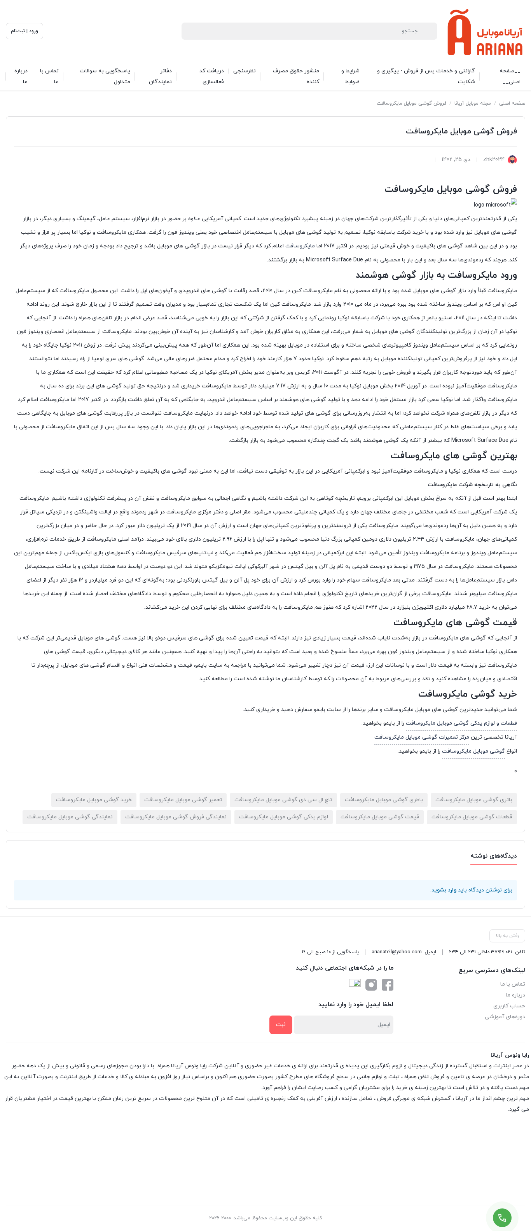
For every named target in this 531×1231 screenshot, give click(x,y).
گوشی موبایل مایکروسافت (473, 751)
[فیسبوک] (387, 985)
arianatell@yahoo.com (397, 952)
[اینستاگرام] (371, 985)
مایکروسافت (300, 246)
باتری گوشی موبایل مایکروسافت (473, 800)
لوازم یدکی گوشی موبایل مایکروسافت (283, 817)
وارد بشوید (443, 890)
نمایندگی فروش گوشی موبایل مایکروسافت (176, 817)
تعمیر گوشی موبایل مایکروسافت (183, 800)
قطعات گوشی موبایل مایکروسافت (471, 817)
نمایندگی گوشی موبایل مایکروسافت (70, 817)
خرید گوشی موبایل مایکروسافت (94, 800)
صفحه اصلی (512, 103)
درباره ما (515, 995)
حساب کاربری (509, 1006)
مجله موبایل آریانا (472, 103)
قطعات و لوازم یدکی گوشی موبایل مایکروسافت (461, 723)
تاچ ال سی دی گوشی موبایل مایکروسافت (283, 800)
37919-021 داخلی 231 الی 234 (480, 952)
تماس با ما (512, 984)
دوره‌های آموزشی (505, 1017)
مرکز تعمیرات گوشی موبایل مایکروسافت (421, 737)
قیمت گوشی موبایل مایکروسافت (380, 817)
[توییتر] (355, 985)
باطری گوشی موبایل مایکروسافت (384, 800)
